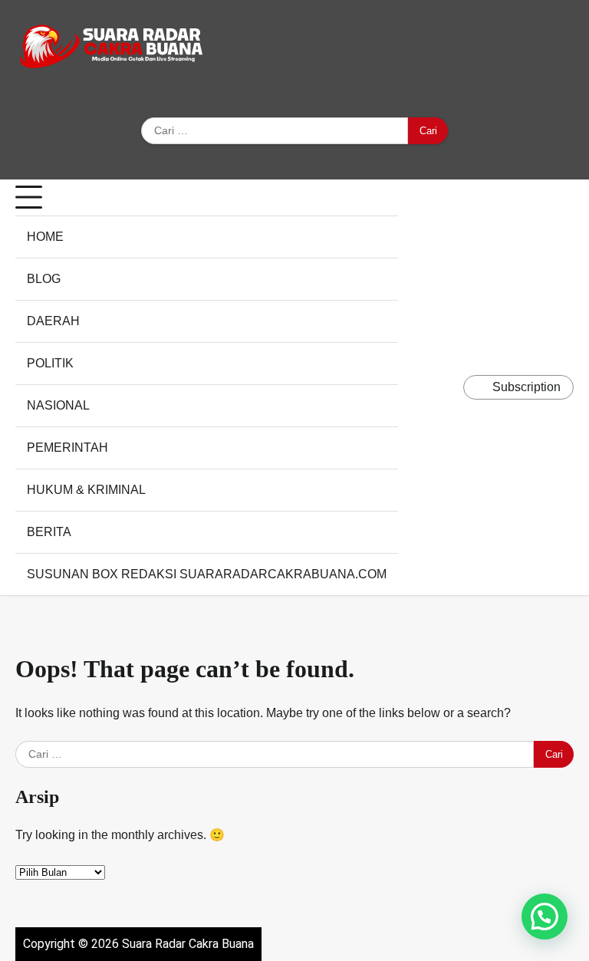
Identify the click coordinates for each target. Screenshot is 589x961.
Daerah (53, 320)
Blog (44, 278)
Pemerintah (67, 447)
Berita (49, 531)
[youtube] (543, 49)
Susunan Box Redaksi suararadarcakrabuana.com (207, 574)
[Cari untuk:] (274, 131)
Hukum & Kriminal (86, 489)
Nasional (58, 405)
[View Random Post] (447, 387)
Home (45, 236)
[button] (545, 917)
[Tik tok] (566, 49)
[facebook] (474, 49)
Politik (50, 363)
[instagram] (497, 49)
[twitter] (520, 49)
